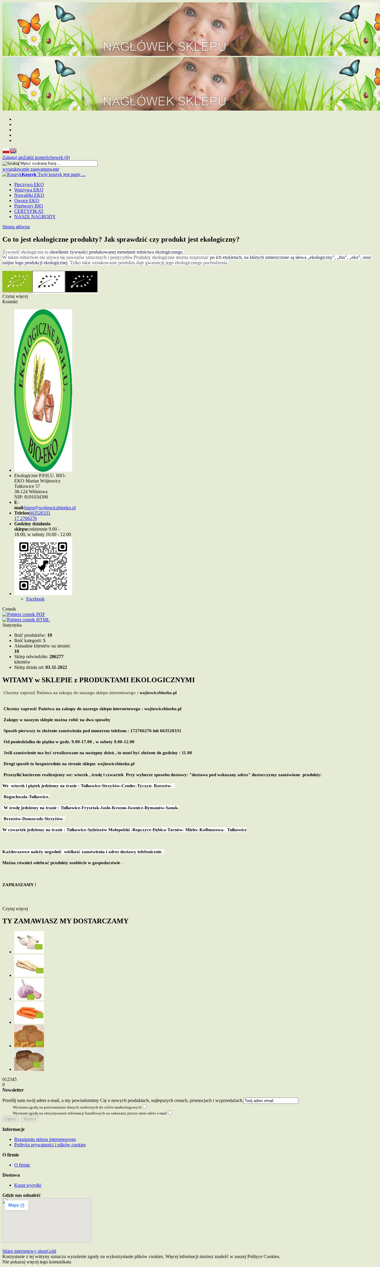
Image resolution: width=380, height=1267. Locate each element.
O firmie (22, 1164)
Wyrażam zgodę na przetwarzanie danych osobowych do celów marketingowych (77, 1107)
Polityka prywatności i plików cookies (50, 1144)
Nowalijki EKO (29, 195)
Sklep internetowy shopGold (29, 1251)
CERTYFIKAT (29, 211)
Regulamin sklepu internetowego (45, 1139)
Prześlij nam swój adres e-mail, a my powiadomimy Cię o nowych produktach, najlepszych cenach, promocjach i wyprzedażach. (122, 1100)
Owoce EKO (26, 200)
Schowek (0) (58, 157)
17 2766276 (25, 518)
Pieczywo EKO (29, 184)
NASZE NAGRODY (35, 216)
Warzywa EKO (28, 189)
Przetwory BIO (28, 205)
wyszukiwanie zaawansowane (30, 169)
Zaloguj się (12, 157)
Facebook (35, 598)
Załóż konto (34, 157)
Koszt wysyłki (27, 1185)
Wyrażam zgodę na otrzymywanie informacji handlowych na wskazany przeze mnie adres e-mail (90, 1113)
